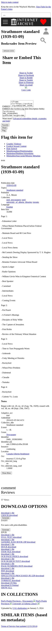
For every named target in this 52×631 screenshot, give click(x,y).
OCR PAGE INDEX (14, 556)
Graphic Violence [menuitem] (13, 144)
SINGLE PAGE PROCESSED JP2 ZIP (22, 575)
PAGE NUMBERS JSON (16, 566)
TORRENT (10, 580)
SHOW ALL (6, 588)
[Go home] (24, 22)
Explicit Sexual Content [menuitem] (16, 146)
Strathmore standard (14, 190)
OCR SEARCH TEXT (15, 561)
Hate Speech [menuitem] (11, 148)
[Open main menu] (5, 22)
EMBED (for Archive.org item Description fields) (23, 109)
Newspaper (11, 434)
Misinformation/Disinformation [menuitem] (19, 151)
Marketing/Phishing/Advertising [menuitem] (19, 153)
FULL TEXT (11, 537)
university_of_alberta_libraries (19, 202)
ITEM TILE (10, 551)
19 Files (9, 583)
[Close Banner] (4, 15)
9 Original (10, 585)
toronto (36, 202)
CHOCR (9, 515)
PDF (7, 571)
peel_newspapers (13, 200)
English (9, 207)
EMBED (6, 106)
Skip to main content (9, 2)
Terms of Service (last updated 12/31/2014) (19, 626)
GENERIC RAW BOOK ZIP (18, 542)
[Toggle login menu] (46, 31)
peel (23, 200)
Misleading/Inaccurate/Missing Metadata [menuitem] (23, 156)
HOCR (8, 547)
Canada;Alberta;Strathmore (17, 454)
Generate (5, 518)
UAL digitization (20, 608)
